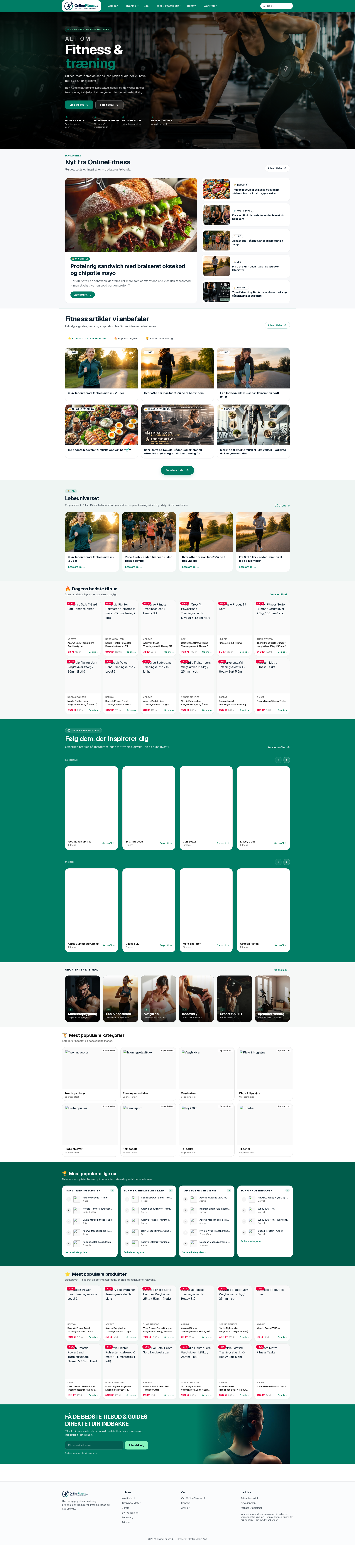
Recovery (127, 1517)
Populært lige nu (126, 338)
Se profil (107, 843)
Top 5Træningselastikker (144, 1190)
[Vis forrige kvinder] (278, 760)
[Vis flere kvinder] (286, 760)
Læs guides (77, 104)
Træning (131, 6)
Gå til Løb (281, 505)
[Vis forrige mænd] (278, 862)
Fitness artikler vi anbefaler (87, 338)
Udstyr (191, 6)
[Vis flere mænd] (286, 862)
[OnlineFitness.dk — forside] (81, 5)
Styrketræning (130, 1512)
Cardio (125, 1508)
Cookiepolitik (248, 1503)
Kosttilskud (128, 1498)
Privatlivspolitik (250, 1498)
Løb (146, 6)
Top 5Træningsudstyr (82, 1190)
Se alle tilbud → (280, 594)
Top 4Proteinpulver (257, 1190)
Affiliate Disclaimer (251, 1508)
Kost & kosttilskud (167, 6)
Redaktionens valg (159, 338)
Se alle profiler (276, 747)
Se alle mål (280, 969)
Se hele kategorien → (77, 1252)
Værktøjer (210, 6)
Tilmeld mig (136, 1445)
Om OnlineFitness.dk (193, 1498)
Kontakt (185, 1503)
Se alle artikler (175, 470)
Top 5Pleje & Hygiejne (199, 1190)
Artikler (113, 6)
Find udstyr (107, 104)
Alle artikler (275, 168)
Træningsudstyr (131, 1503)
